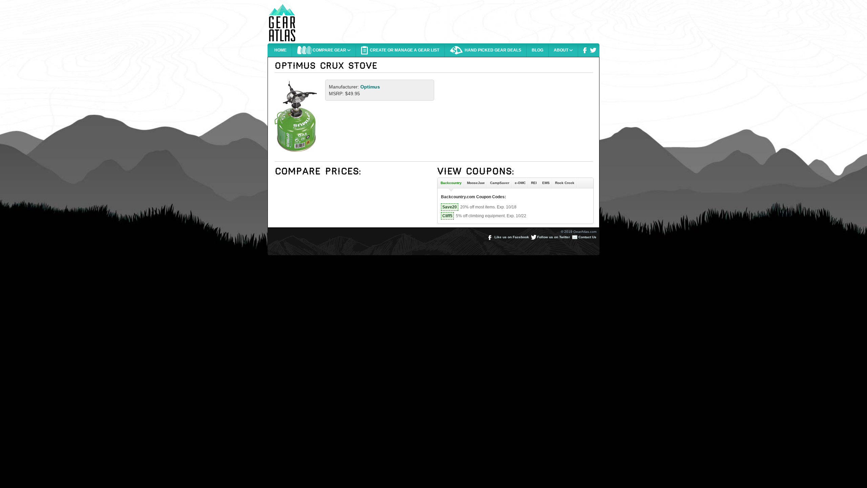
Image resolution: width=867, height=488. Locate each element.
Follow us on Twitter (553, 237)
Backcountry (450, 183)
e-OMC (520, 183)
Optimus (370, 86)
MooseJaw (476, 183)
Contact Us (586, 237)
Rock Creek (564, 183)
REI (534, 183)
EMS (546, 183)
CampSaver (499, 183)
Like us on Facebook (511, 237)
